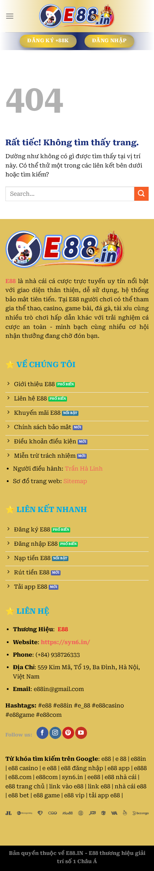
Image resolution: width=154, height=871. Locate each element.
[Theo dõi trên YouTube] (81, 733)
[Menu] (9, 16)
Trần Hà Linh (84, 468)
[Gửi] (141, 194)
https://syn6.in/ (65, 642)
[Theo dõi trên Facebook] (42, 733)
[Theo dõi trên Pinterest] (68, 733)
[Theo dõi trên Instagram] (55, 733)
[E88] (77, 16)
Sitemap (75, 481)
